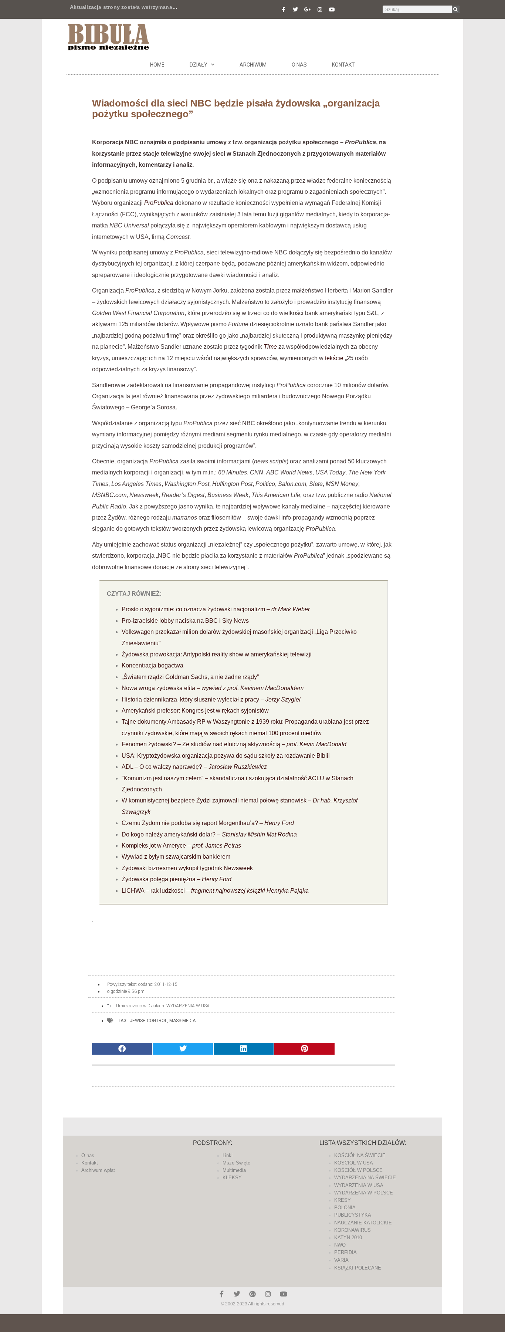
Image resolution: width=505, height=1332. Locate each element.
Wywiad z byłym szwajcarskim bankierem (176, 856)
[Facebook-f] (283, 9)
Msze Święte (236, 1163)
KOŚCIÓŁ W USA (353, 1163)
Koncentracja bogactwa (152, 665)
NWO (340, 1245)
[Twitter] (295, 9)
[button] (122, 1049)
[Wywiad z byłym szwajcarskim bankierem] (255, 868)
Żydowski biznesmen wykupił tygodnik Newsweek (188, 868)
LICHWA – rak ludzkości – (215, 891)
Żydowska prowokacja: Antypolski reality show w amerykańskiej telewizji (217, 654)
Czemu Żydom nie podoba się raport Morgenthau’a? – (208, 823)
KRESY (342, 1200)
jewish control (148, 1020)
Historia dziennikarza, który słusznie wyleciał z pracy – (211, 699)
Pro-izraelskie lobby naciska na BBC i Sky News (185, 621)
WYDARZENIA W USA (188, 1005)
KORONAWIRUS (352, 1230)
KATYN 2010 (348, 1237)
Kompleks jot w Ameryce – (181, 845)
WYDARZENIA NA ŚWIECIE (365, 1177)
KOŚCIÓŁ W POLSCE (358, 1170)
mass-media (182, 1020)
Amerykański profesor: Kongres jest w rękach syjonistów (195, 710)
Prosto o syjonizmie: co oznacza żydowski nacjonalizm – (216, 609)
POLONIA (345, 1207)
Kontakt (343, 65)
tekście (334, 358)
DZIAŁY (198, 65)
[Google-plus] (252, 1294)
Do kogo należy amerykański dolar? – (209, 834)
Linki (228, 1155)
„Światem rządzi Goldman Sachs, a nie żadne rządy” (190, 677)
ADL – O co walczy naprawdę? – (194, 767)
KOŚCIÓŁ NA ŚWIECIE (360, 1155)
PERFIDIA (345, 1252)
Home (157, 65)
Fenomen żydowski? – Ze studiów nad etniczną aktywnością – (234, 744)
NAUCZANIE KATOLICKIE (363, 1222)
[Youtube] (332, 9)
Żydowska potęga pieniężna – (176, 879)
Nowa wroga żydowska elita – (213, 688)
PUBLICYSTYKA (352, 1215)
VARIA (341, 1260)
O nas (299, 65)
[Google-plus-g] (307, 9)
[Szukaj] (456, 9)
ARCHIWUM (253, 65)
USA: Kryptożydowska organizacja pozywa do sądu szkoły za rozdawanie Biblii (226, 756)
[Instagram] (320, 9)
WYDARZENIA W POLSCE (363, 1193)
